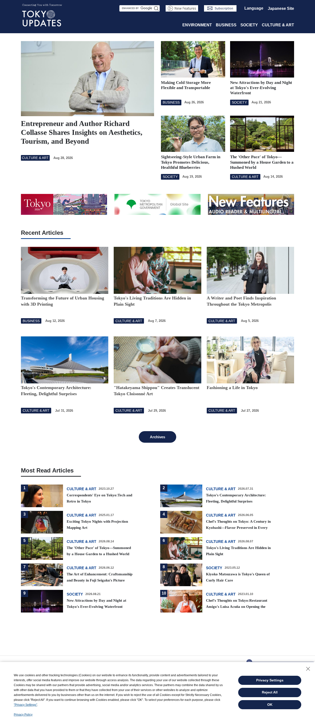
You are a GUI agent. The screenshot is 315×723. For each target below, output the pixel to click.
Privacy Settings (270, 680)
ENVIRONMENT (197, 25)
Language (253, 8)
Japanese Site (281, 8)
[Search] (156, 8)
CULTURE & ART (278, 25)
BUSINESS (226, 25)
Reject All (270, 692)
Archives (157, 437)
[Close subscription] (249, 661)
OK (269, 705)
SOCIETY (249, 25)
